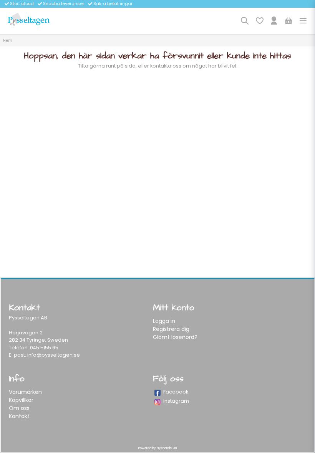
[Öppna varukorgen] (288, 20)
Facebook (176, 391)
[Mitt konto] (274, 20)
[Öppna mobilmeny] (303, 20)
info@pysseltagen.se (53, 355)
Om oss (19, 408)
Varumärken (25, 392)
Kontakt (19, 416)
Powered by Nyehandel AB (157, 448)
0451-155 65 (44, 347)
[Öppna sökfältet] (244, 20)
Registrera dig (171, 329)
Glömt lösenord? (175, 337)
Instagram (176, 401)
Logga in (164, 321)
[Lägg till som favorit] (259, 20)
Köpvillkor (21, 400)
